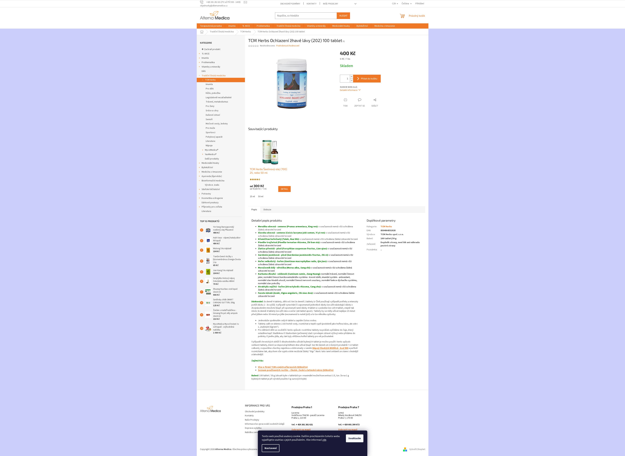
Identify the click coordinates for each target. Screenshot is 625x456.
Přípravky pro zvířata (212, 206)
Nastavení (271, 448)
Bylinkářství (207, 167)
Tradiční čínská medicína (213, 75)
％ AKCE (205, 53)
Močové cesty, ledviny (217, 123)
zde (324, 440)
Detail (284, 189)
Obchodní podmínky (290, 3)
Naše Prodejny (330, 3)
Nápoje (209, 145)
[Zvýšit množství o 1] (351, 77)
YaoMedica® (211, 154)
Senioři (209, 119)
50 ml (260, 196)
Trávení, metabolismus (217, 101)
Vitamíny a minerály (211, 66)
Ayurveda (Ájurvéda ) (212, 176)
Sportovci (210, 132)
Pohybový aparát (214, 137)
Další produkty (212, 158)
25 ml (252, 196)
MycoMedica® (211, 150)
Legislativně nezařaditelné (219, 97)
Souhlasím (354, 438)
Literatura (210, 141)
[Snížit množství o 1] (351, 80)
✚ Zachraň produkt (211, 49)
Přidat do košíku (369, 78)
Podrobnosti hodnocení (287, 45)
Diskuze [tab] (267, 209)
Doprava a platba (253, 428)
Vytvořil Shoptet (417, 449)
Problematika (208, 62)
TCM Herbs (210, 80)
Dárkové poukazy (210, 202)
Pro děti (210, 88)
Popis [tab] (254, 209)
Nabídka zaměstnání (255, 432)
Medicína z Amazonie (212, 172)
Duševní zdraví (213, 115)
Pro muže (210, 128)
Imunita (205, 58)
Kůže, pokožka (213, 93)
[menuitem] (211, 26)
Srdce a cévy (212, 110)
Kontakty (312, 3)
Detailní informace (349, 90)
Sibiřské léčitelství (211, 189)
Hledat (343, 15)
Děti (204, 71)
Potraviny (206, 193)
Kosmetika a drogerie (212, 198)
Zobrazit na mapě (301, 429)
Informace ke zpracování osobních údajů (264, 424)
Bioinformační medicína (213, 180)
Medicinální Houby (210, 163)
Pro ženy (210, 106)
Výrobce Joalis (212, 185)
